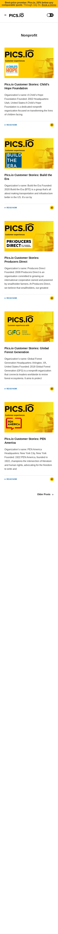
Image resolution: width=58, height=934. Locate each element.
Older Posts (44, 494)
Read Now (12, 125)
